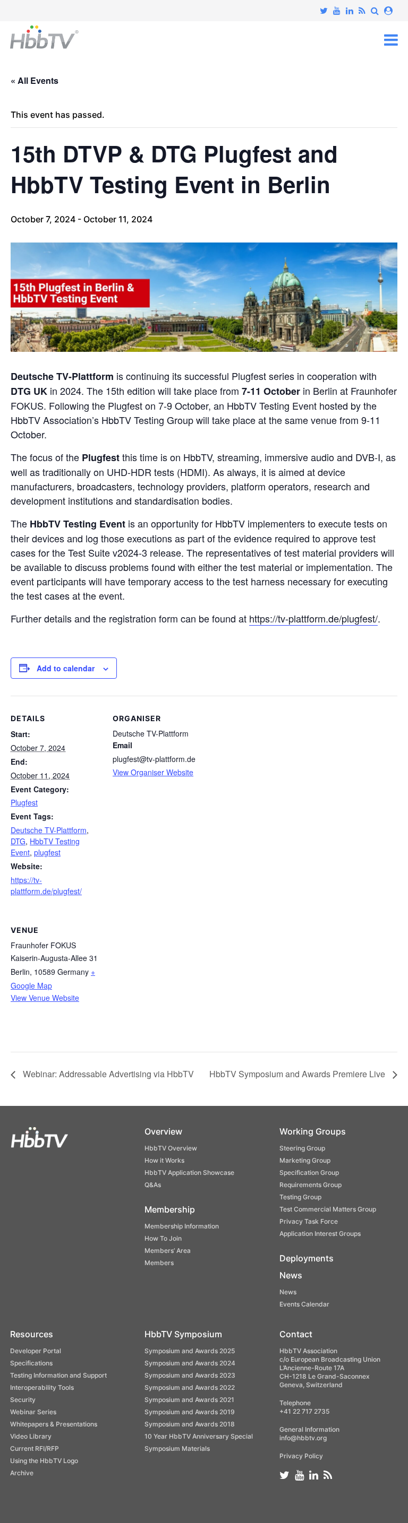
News (290, 1275)
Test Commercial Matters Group (327, 1209)
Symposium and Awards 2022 (189, 1387)
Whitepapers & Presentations (53, 1424)
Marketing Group (304, 1160)
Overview (163, 1131)
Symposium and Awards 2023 (189, 1375)
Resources (31, 1334)
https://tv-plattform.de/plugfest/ (313, 618)
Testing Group (300, 1197)
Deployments (306, 1258)
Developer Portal (35, 1351)
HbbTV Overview (170, 1148)
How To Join (163, 1238)
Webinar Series (33, 1412)
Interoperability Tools (42, 1387)
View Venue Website (45, 997)
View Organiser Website (153, 772)
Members (159, 1263)
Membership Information (181, 1226)
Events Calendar (304, 1304)
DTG (18, 841)
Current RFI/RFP (34, 1448)
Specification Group (309, 1172)
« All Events (34, 80)
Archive (21, 1473)
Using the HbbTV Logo (44, 1461)
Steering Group (302, 1148)
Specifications (31, 1363)
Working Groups (312, 1131)
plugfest (47, 852)
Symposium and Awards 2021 (189, 1400)
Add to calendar (66, 668)
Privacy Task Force (308, 1221)
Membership (169, 1209)
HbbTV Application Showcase (189, 1172)
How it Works (164, 1160)
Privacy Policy (301, 1456)
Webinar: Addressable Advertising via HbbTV (107, 1074)
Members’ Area (167, 1250)
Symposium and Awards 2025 (189, 1351)
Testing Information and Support (58, 1375)
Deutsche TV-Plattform (49, 830)
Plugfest (24, 802)
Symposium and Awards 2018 (189, 1424)
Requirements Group (310, 1185)
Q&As (152, 1185)
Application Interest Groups (320, 1234)
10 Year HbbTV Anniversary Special (198, 1436)
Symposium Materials (177, 1448)
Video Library (31, 1436)
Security (23, 1400)
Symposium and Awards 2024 (189, 1363)
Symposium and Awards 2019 (189, 1412)
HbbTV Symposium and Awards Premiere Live (298, 1074)
